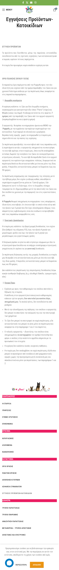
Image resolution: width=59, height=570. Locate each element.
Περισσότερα (21, 565)
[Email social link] (31, 2)
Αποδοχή (37, 565)
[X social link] (27, 2)
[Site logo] (29, 9)
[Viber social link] (35, 2)
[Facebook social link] (23, 2)
